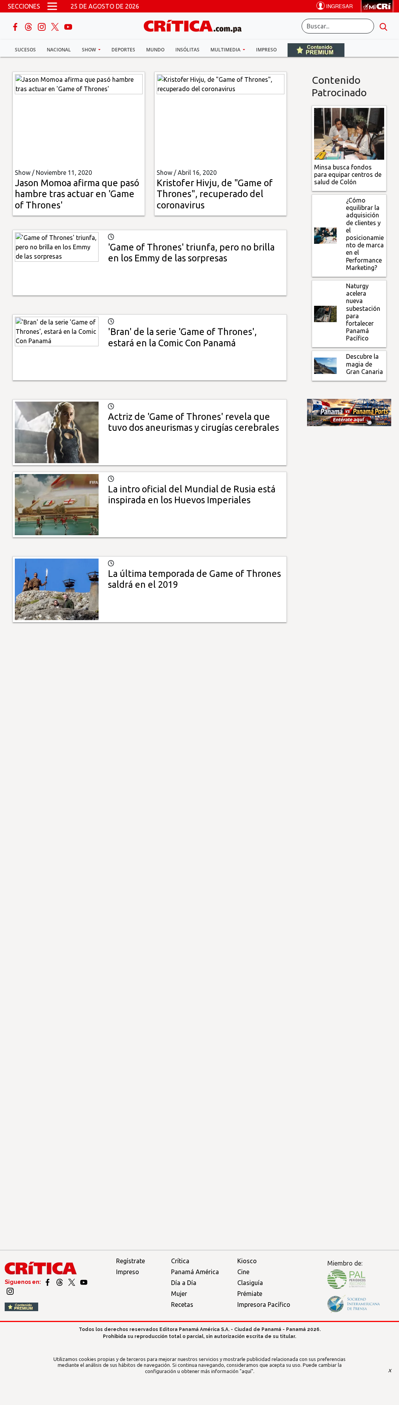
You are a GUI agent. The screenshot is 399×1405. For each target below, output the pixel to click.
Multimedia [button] (226, 49)
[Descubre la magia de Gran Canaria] (325, 364)
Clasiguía (250, 1282)
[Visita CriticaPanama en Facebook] (48, 1282)
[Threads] (29, 26)
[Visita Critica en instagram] (10, 1290)
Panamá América (195, 1271)
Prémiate (249, 1293)
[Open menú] (52, 6)
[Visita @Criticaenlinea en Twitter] (60, 1282)
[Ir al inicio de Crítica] (196, 25)
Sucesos (25, 49)
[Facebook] (16, 26)
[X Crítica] (55, 26)
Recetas (182, 1304)
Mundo (155, 49)
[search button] (383, 26)
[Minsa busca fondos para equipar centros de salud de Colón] (349, 133)
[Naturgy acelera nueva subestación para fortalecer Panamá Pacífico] (325, 313)
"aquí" (246, 1371)
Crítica (180, 1260)
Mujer (179, 1293)
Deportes (123, 49)
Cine (243, 1271)
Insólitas (187, 49)
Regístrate (130, 1260)
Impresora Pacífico (263, 1304)
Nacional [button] (59, 49)
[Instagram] (42, 26)
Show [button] (89, 49)
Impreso (266, 49)
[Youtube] (68, 26)
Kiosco (247, 1260)
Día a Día (183, 1282)
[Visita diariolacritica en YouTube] (83, 1282)
